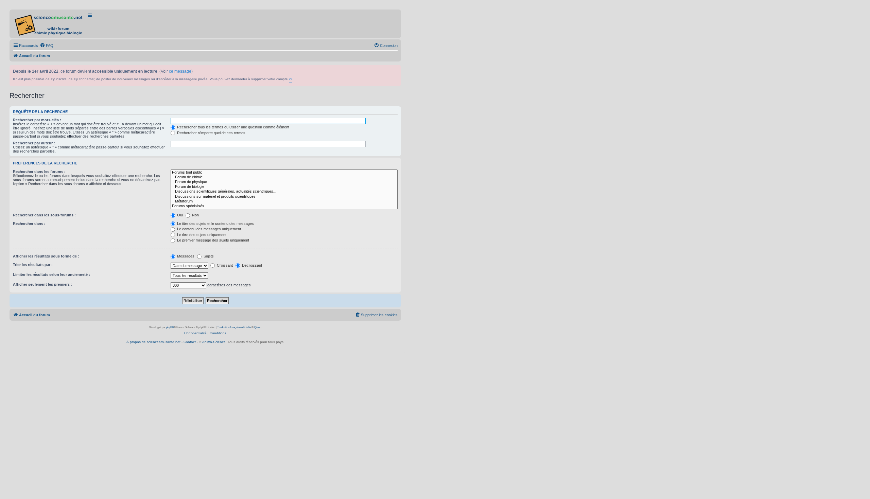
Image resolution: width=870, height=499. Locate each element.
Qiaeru (258, 327)
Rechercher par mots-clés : (37, 120)
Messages (185, 256)
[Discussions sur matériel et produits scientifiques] (284, 196)
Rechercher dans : (29, 223)
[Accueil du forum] (49, 23)
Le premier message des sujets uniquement (212, 240)
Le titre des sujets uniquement (201, 235)
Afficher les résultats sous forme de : (46, 256)
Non (195, 215)
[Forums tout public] (284, 172)
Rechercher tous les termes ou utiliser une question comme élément (232, 127)
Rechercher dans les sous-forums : (44, 215)
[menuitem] (46, 45)
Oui (179, 215)
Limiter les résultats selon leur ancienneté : (51, 274)
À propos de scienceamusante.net (153, 342)
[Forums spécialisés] (284, 206)
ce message (180, 71)
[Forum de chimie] (284, 177)
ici (290, 79)
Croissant (224, 265)
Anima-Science (214, 342)
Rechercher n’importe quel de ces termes (210, 133)
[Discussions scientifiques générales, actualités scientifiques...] (284, 191)
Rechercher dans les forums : (39, 172)
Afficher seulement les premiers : (42, 284)
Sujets (208, 256)
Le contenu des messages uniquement (208, 229)
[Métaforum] (284, 201)
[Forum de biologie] (284, 186)
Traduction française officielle (234, 327)
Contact (190, 342)
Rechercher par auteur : (34, 143)
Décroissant (251, 265)
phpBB (170, 327)
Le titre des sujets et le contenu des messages (215, 223)
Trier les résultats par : (33, 265)
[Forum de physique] (284, 182)
